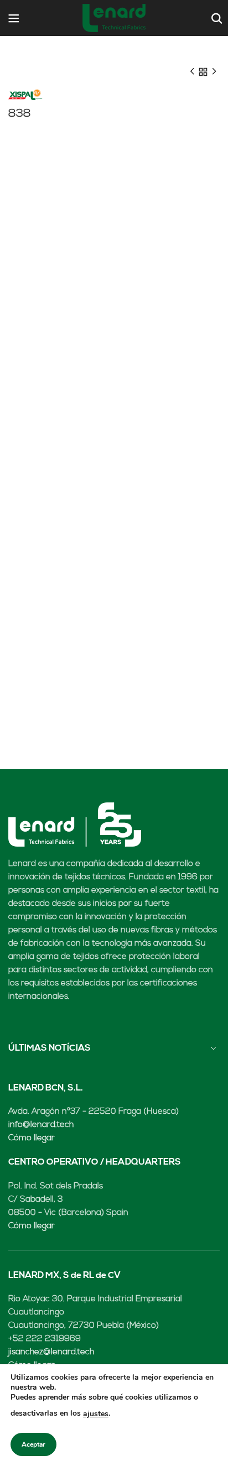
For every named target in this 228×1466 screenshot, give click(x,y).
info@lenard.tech (41, 1125)
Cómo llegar (31, 1138)
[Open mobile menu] (14, 18)
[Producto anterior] (192, 71)
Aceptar (33, 1444)
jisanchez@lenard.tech (51, 1352)
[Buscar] (215, 18)
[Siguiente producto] (214, 71)
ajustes (95, 1413)
